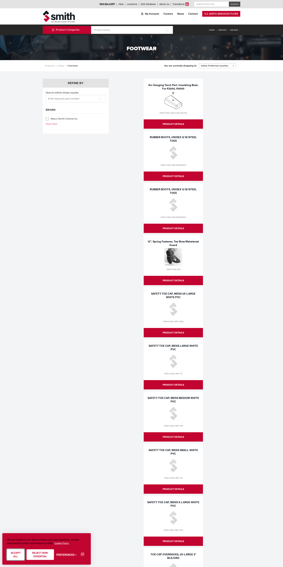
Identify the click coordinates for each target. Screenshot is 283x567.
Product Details (173, 124)
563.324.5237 (107, 4)
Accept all (16, 554)
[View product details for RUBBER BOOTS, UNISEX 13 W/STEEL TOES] (173, 205)
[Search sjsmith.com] (167, 30)
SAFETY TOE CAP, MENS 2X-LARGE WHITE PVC (173, 295)
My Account (152, 13)
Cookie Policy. (61, 543)
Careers (168, 13)
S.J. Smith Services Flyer (221, 13)
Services (222, 30)
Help (121, 4)
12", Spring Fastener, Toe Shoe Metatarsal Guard (173, 243)
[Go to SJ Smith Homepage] (59, 16)
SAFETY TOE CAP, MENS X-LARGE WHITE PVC (173, 503)
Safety (61, 65)
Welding (234, 30)
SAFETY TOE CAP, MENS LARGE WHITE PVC (173, 347)
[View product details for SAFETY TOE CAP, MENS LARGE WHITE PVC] (173, 361)
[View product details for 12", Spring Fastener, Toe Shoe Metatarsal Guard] (173, 257)
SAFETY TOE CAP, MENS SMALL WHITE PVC (173, 451)
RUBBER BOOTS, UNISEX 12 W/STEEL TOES (173, 138)
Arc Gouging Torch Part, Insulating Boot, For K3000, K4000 (173, 86)
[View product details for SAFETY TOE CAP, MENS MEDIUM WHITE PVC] (173, 413)
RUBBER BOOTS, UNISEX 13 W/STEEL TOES (173, 191)
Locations (132, 4)
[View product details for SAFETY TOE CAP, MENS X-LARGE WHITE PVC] (173, 518)
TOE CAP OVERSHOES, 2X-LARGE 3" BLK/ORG (173, 556)
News (180, 13)
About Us (164, 4)
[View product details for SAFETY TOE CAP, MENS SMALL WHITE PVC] (173, 466)
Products (50, 65)
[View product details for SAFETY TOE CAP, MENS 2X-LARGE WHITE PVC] (173, 309)
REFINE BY (75, 83)
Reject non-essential (40, 554)
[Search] (99, 99)
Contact (193, 13)
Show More (51, 124)
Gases (212, 30)
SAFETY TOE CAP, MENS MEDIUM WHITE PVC (173, 399)
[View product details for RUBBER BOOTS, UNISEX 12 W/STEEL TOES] (173, 153)
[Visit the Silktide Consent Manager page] (82, 554)
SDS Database (148, 4)
